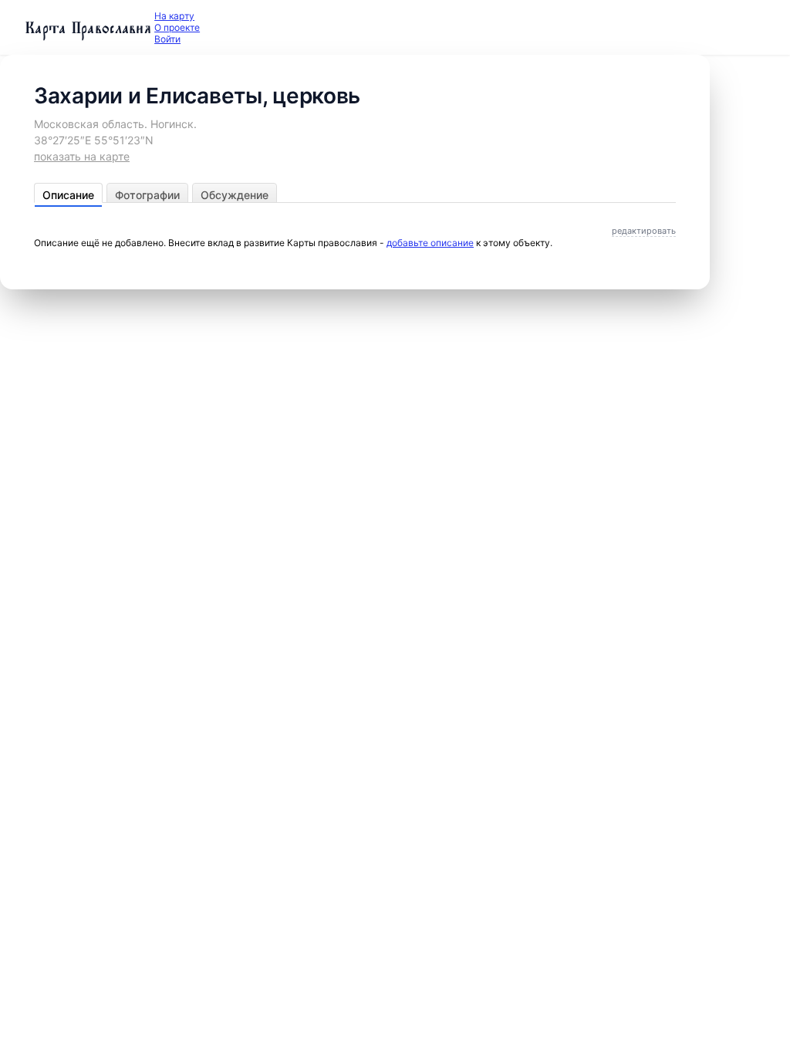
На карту (174, 16)
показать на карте (82, 156)
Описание (68, 194)
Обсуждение (234, 194)
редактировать (644, 230)
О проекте (177, 27)
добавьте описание (430, 242)
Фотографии (147, 194)
